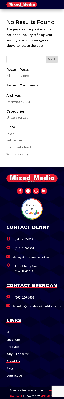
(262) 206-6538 (24, 297)
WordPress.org (17, 154)
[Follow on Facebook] (20, 191)
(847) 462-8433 (24, 239)
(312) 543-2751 (24, 248)
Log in (10, 133)
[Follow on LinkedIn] (44, 191)
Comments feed (18, 147)
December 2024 (18, 102)
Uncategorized (17, 117)
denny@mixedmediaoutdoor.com (35, 257)
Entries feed (15, 140)
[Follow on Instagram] (28, 191)
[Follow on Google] (36, 191)
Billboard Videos (18, 76)
